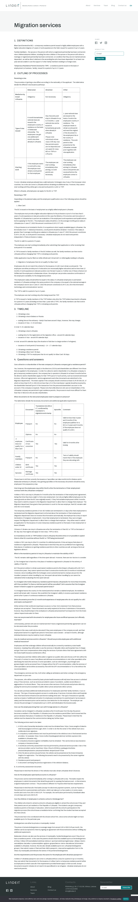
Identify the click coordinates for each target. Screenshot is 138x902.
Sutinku (126, 899)
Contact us (122, 5)
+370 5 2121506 (71, 889)
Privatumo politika (115, 899)
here (72, 227)
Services (97, 5)
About (88, 5)
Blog (113, 5)
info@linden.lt (70, 891)
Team (106, 5)
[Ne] (135, 899)
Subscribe (100, 58)
